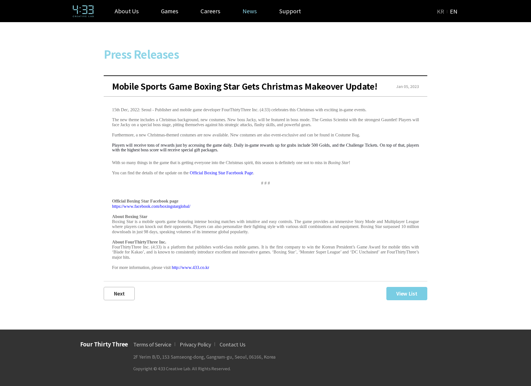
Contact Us (232, 344)
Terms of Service (152, 344)
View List (406, 293)
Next (119, 293)
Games (169, 11)
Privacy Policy (195, 344)
